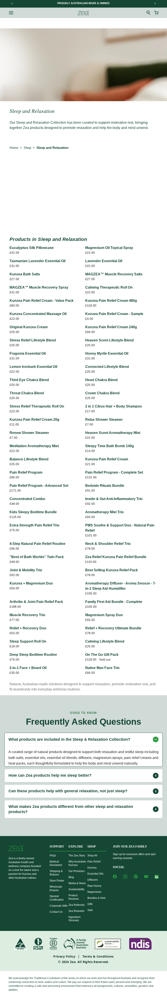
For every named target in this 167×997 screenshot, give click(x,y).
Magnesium (94, 891)
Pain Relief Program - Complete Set (114, 472)
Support (57, 846)
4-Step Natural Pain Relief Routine (37, 544)
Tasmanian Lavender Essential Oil (37, 261)
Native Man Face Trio (102, 668)
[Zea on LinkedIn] (157, 877)
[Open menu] (11, 12)
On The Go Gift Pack (102, 654)
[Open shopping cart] (156, 13)
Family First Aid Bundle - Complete (113, 602)
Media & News (77, 883)
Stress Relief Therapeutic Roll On (37, 406)
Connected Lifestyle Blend (107, 367)
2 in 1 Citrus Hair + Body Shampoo (113, 406)
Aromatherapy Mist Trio (104, 512)
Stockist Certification (57, 898)
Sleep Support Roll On (28, 641)
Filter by (18, 170)
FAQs (53, 855)
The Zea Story (76, 855)
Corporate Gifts (58, 905)
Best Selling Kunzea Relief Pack (111, 570)
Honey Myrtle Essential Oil (106, 353)
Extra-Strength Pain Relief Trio (34, 525)
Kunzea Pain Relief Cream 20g (34, 419)
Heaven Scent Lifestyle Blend (109, 340)
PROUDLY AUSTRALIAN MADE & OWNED (83, 3)
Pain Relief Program (26, 472)
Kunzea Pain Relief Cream (106, 459)
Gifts (90, 904)
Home (14, 147)
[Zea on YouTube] (146, 876)
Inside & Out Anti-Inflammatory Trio (114, 499)
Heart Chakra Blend (101, 380)
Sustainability (76, 889)
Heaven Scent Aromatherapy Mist (112, 433)
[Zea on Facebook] (115, 876)
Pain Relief (93, 861)
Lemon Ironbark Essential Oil (33, 367)
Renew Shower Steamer (29, 433)
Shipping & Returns (56, 873)
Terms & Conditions (98, 956)
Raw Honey (94, 885)
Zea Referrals (76, 904)
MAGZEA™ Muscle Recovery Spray (39, 287)
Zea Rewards (76, 911)
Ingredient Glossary (74, 919)
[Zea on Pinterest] (136, 876)
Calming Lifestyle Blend (104, 641)
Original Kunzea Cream (29, 327)
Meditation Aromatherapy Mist (34, 446)
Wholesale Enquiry (56, 888)
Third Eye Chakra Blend (29, 380)
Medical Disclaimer (56, 863)
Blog (71, 877)
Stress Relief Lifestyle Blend (33, 340)
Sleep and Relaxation (52, 147)
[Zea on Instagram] (125, 876)
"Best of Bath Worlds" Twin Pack (37, 557)
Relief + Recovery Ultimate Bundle (113, 628)
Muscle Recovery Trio (27, 615)
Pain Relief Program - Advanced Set (39, 485)
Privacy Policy (64, 956)
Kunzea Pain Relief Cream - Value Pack (41, 300)
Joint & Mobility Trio (26, 570)
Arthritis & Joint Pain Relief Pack (36, 602)
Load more (83, 220)
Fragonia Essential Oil (28, 353)
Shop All (92, 855)
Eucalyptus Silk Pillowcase (32, 248)
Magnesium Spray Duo (104, 615)
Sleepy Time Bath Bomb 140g (109, 446)
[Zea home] (83, 12)
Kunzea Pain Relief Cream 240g (111, 327)
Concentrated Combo (27, 499)
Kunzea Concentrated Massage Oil (38, 314)
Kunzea (92, 867)
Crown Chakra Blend (102, 393)
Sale (90, 910)
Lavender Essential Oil (103, 261)
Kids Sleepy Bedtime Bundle (33, 512)
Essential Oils (95, 873)
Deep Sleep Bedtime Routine (33, 654)
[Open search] (148, 12)
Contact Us (56, 911)
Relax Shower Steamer (104, 419)
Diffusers (92, 879)
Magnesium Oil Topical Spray (109, 248)
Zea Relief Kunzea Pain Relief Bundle (115, 557)
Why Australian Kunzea (77, 863)
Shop (27, 147)
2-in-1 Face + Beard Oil (28, 668)
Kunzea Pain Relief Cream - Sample (114, 314)
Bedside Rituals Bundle (104, 485)
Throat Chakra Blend (27, 393)
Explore (75, 846)
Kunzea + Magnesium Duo (31, 583)
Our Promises (76, 871)
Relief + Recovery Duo (28, 628)
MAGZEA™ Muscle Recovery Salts (113, 274)
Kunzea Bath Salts (25, 274)
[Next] (154, 3)
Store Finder (57, 880)
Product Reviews (73, 897)
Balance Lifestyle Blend (29, 459)
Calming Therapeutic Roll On (109, 287)
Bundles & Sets (96, 898)
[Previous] (12, 3)
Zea (72, 962)
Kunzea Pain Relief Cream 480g (111, 300)
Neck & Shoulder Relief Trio (108, 544)
